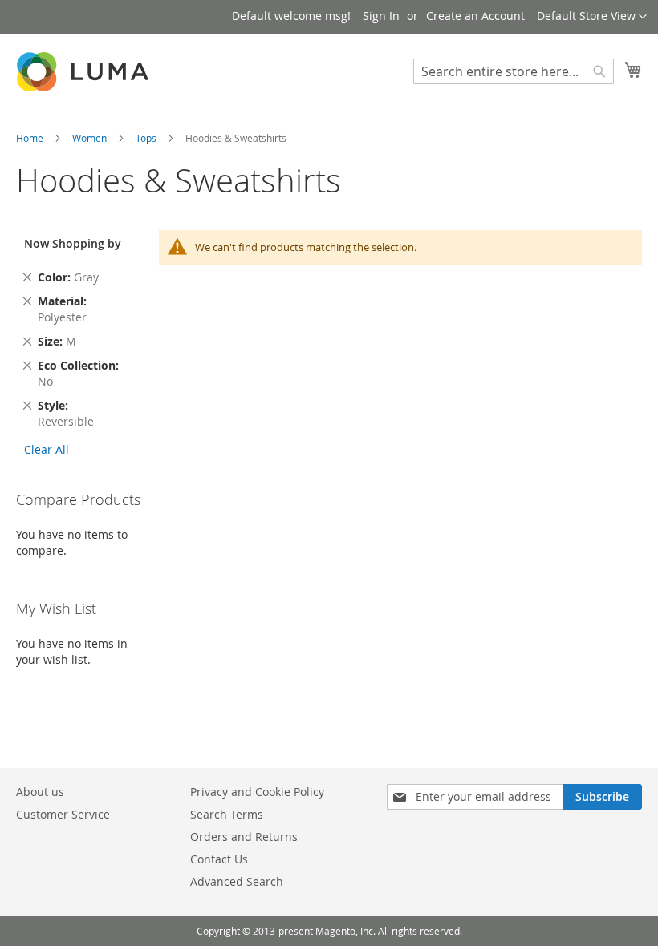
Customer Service (63, 814)
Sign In (381, 15)
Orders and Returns (244, 836)
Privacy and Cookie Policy (257, 791)
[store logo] (84, 71)
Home (31, 137)
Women (90, 137)
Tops (147, 137)
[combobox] (513, 71)
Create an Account (475, 15)
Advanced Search (236, 881)
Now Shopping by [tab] (72, 243)
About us (40, 791)
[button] (592, 17)
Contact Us (219, 859)
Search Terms (226, 814)
